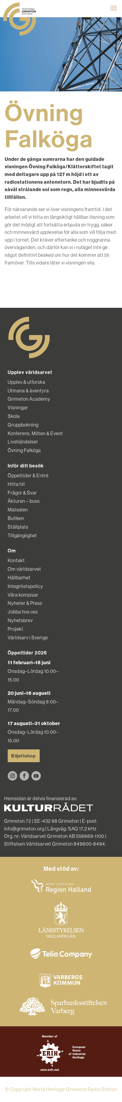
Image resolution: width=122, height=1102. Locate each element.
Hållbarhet (19, 578)
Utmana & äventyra (28, 391)
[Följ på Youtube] (36, 776)
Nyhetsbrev (20, 620)
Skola (14, 416)
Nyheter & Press (25, 603)
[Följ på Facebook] (24, 776)
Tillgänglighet (22, 535)
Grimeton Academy (29, 399)
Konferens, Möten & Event (35, 433)
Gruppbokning (23, 425)
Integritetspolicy (25, 586)
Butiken (16, 518)
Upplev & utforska (26, 382)
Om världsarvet (24, 569)
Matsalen (18, 510)
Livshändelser (23, 442)
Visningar (18, 407)
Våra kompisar (23, 595)
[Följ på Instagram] (12, 776)
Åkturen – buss (24, 501)
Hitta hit (16, 484)
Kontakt (16, 560)
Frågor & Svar (22, 493)
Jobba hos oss (23, 612)
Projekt (15, 629)
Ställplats (18, 527)
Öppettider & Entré (28, 475)
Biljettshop (23, 756)
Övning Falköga (24, 450)
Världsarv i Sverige (28, 637)
